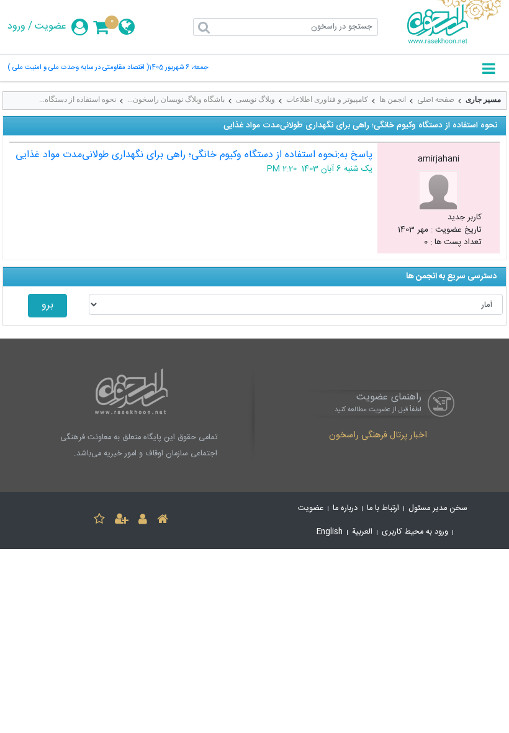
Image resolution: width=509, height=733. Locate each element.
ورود (16, 26)
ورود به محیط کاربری (415, 532)
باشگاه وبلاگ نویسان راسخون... (176, 99)
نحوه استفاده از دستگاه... (77, 99)
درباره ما (345, 508)
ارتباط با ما (383, 508)
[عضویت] (121, 521)
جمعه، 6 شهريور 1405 (179, 68)
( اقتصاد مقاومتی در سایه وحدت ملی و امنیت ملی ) (78, 68)
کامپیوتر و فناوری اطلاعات (327, 99)
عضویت (50, 26)
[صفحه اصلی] (162, 521)
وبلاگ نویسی (255, 99)
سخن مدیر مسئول (437, 508)
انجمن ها (392, 99)
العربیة (362, 532)
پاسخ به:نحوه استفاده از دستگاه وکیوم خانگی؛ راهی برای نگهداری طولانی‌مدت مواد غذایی (194, 155)
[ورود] (142, 521)
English (330, 532)
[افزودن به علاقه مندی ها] (99, 521)
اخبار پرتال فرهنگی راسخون (378, 436)
